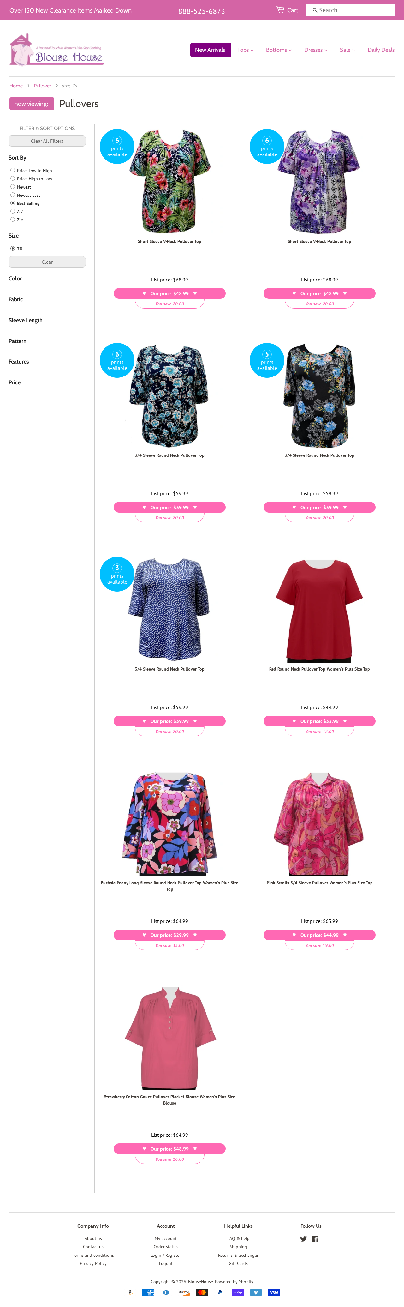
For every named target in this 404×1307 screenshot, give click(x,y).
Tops (243, 49)
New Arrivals (210, 49)
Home (16, 86)
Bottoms (277, 49)
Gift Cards (238, 1263)
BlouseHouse (200, 1282)
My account (166, 1238)
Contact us (93, 1247)
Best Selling (28, 203)
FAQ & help (238, 1238)
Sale (346, 49)
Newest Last (28, 195)
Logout (166, 1263)
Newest (23, 187)
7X (19, 249)
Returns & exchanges (238, 1255)
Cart (292, 10)
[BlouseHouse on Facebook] (315, 1240)
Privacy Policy (93, 1263)
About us (93, 1238)
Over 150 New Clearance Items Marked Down (70, 10)
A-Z (19, 211)
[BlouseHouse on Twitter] (303, 1240)
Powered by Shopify (234, 1282)
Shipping (238, 1247)
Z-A (19, 220)
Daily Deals (381, 49)
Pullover (42, 86)
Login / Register (166, 1255)
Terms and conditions (93, 1255)
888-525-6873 (201, 11)
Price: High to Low (34, 179)
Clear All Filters (47, 141)
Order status (166, 1247)
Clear (47, 262)
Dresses (314, 49)
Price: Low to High (34, 170)
